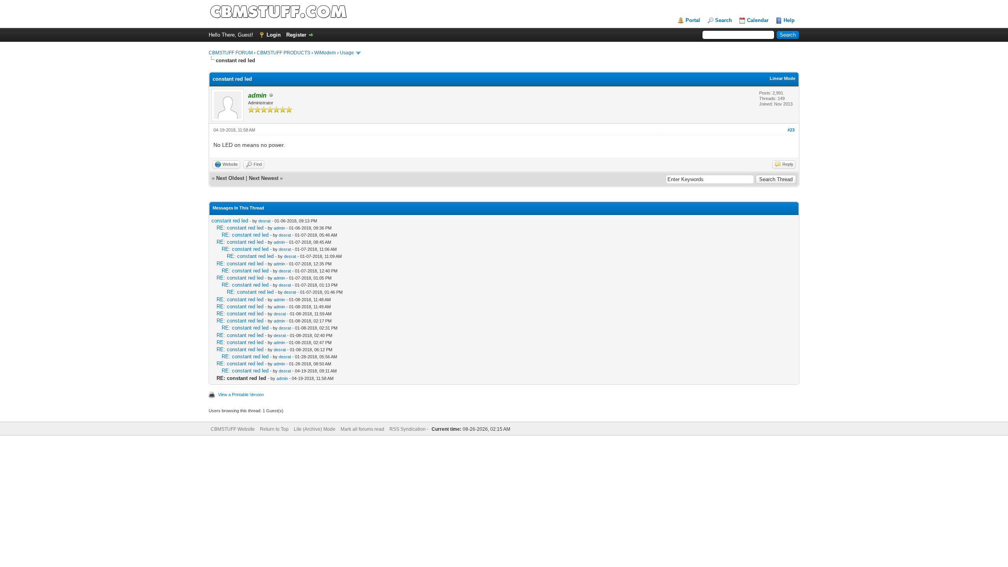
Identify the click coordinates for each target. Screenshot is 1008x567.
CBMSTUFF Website (233, 429)
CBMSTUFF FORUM (231, 53)
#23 (791, 130)
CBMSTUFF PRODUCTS (283, 53)
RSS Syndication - (409, 429)
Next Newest (263, 178)
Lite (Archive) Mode (314, 429)
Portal (693, 20)
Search (723, 20)
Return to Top (274, 429)
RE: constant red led (240, 228)
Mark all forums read (362, 429)
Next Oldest (230, 178)
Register (296, 35)
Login (274, 35)
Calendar (758, 20)
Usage (347, 53)
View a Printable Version (241, 394)
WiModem (325, 53)
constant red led (229, 221)
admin (279, 228)
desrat (264, 221)
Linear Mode (782, 78)
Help (789, 20)
